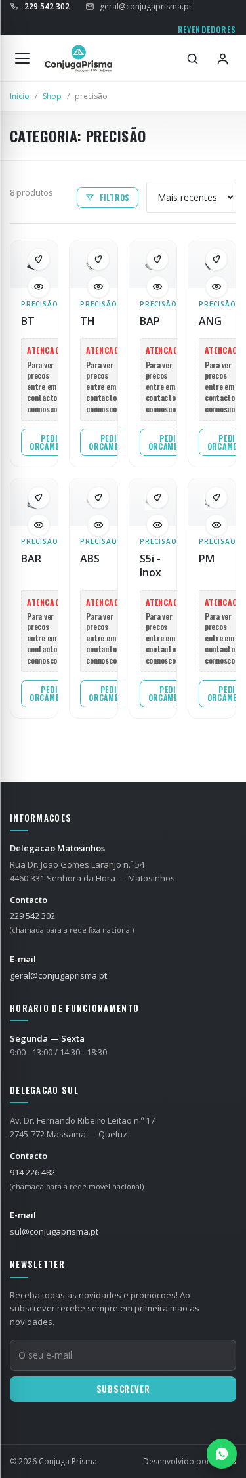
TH (87, 321)
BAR (31, 558)
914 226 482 (32, 1172)
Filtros (115, 197)
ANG (210, 321)
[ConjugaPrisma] (78, 58)
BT (28, 321)
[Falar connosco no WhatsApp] (222, 1454)
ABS (90, 558)
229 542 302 (32, 915)
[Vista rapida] (39, 287)
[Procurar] (192, 58)
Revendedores (207, 29)
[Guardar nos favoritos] (39, 259)
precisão (34, 303)
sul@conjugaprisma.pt (54, 1231)
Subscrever (123, 1388)
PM (207, 558)
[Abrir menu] (22, 58)
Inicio (20, 96)
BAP (150, 321)
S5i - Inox (150, 565)
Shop (52, 96)
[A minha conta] (222, 58)
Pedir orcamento (52, 442)
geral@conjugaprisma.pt (146, 6)
